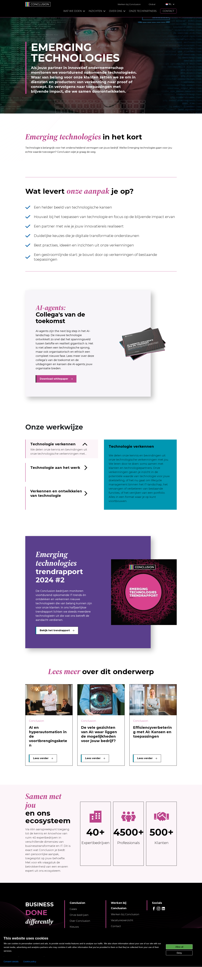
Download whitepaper (54, 378)
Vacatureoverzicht (122, 920)
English (7, 932)
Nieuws (74, 926)
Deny (179, 953)
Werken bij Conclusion (129, 4)
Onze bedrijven (79, 915)
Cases (73, 909)
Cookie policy (29, 961)
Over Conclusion (80, 920)
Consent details (11, 961)
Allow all (179, 947)
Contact (116, 926)
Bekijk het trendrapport (55, 630)
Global (152, 4)
